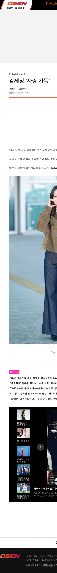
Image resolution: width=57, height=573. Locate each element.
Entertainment (17, 74)
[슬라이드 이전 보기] (40, 447)
